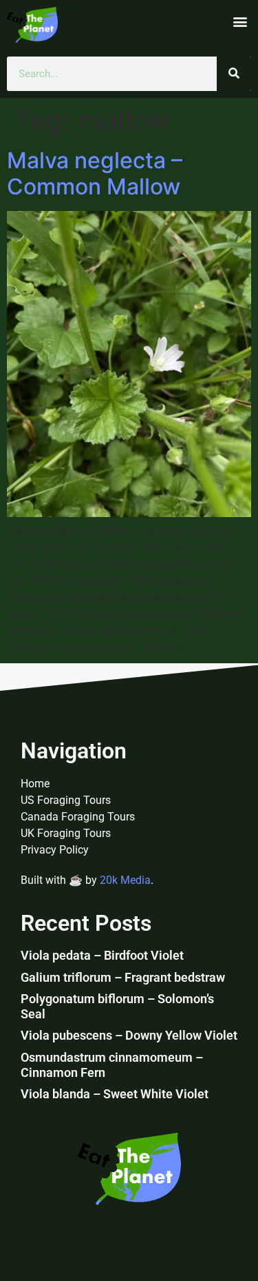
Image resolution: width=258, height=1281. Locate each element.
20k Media (125, 880)
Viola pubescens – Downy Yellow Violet (129, 1035)
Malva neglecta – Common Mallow (94, 173)
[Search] (234, 74)
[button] (239, 21)
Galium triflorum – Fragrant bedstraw (123, 977)
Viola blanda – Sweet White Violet (114, 1094)
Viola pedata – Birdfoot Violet (102, 955)
